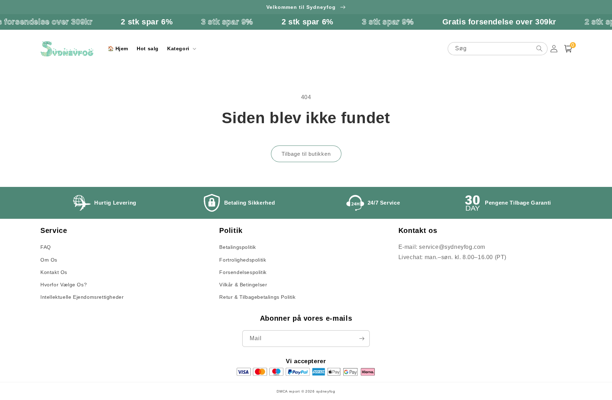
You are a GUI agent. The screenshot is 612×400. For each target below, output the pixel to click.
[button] (181, 48)
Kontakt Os (53, 272)
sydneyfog (325, 391)
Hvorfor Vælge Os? (63, 284)
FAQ (45, 247)
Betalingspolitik (237, 247)
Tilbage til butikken (306, 154)
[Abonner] (361, 338)
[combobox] (497, 48)
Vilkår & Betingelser (243, 284)
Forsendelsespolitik (242, 272)
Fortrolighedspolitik (242, 260)
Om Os (48, 260)
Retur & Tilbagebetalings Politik (257, 297)
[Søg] (539, 48)
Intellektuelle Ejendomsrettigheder (82, 297)
